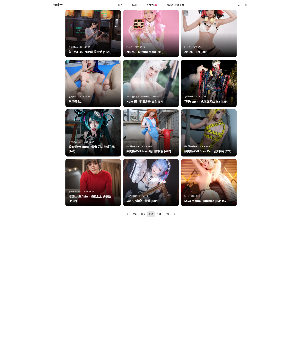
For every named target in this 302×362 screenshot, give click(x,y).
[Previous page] (127, 214)
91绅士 (58, 5)
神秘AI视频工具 (175, 5)
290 (151, 214)
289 (143, 214)
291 (159, 214)
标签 (134, 5)
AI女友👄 (152, 5)
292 (167, 214)
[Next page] (175, 214)
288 (135, 214)
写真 (120, 5)
